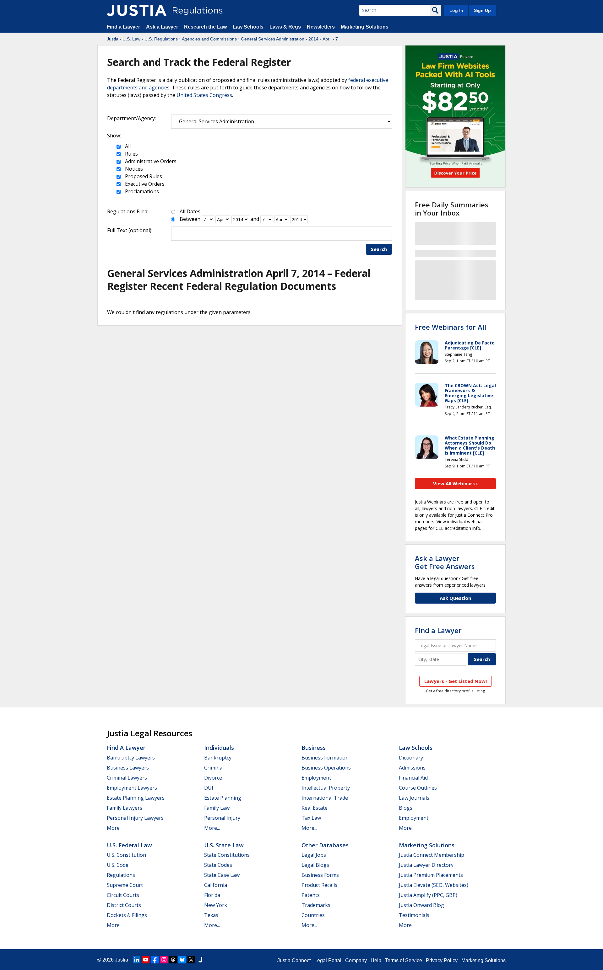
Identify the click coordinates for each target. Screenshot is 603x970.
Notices (133, 168)
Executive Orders (144, 183)
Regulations (121, 874)
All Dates (190, 211)
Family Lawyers (124, 807)
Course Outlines (418, 787)
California (215, 885)
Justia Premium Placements (431, 874)
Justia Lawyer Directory (426, 864)
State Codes (218, 864)
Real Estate (315, 807)
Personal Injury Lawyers (135, 817)
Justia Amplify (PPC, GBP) (428, 895)
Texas (211, 915)
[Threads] (173, 959)
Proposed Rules (143, 176)
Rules (131, 153)
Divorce (213, 777)
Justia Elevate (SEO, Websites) (433, 885)
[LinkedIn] (136, 959)
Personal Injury (222, 817)
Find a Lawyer (123, 26)
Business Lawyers (128, 767)
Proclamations (141, 191)
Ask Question (455, 598)
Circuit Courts (123, 895)
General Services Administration (272, 38)
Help (376, 960)
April (327, 38)
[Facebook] (155, 959)
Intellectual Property (326, 787)
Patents (311, 895)
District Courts (124, 905)
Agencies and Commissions (209, 38)
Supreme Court (125, 885)
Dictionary (411, 757)
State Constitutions (227, 854)
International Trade (325, 797)
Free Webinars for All (450, 327)
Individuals (219, 747)
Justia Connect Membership (431, 854)
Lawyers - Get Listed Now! (455, 681)
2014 (313, 38)
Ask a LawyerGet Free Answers (445, 562)
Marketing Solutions (364, 26)
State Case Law (222, 874)
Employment (316, 777)
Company (356, 960)
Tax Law (311, 817)
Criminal (214, 767)
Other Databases (325, 845)
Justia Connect (294, 960)
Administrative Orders (150, 161)
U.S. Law (131, 38)
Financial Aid (413, 777)
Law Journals (414, 797)
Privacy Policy (442, 960)
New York (215, 905)
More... (114, 827)
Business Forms (320, 874)
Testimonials (414, 915)
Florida (212, 895)
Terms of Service (403, 960)
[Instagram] (164, 959)
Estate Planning (222, 797)
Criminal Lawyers (127, 777)
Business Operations (326, 767)
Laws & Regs (285, 26)
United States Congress (204, 95)
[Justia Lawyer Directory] (200, 959)
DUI (208, 787)
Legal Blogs (315, 864)
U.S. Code (117, 864)
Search (379, 249)
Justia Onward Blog (421, 905)
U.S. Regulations (161, 38)
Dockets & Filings (127, 915)
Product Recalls (319, 885)
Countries (313, 915)
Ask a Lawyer (162, 26)
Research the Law (205, 26)
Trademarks (316, 905)
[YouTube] (145, 959)
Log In (456, 10)
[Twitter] (191, 959)
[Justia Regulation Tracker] (136, 10)
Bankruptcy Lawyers (131, 757)
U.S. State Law (224, 845)
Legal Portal (327, 960)
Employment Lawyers (132, 787)
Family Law (217, 807)
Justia (112, 38)
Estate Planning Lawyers (136, 797)
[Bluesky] (182, 959)
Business (314, 747)
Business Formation (325, 757)
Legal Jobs (314, 854)
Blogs (405, 807)
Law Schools (248, 26)
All (127, 146)
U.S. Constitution (126, 854)
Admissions (412, 767)
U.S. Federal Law (129, 845)
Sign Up (482, 10)
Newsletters (321, 26)
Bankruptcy (217, 757)
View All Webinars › (455, 483)
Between (190, 219)
